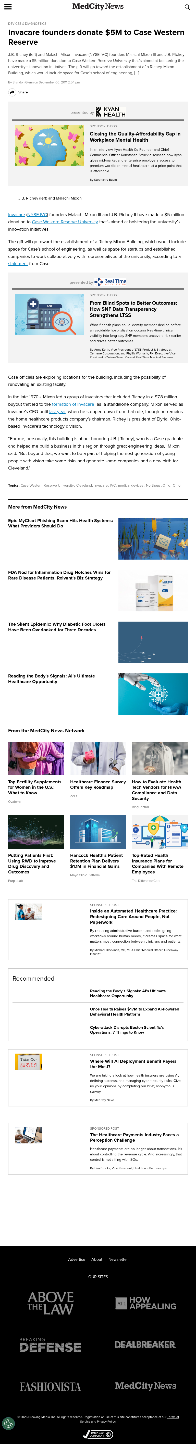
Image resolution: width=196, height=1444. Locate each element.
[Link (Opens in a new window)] (49, 145)
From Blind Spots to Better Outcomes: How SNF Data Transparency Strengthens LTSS (133, 309)
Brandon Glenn (23, 82)
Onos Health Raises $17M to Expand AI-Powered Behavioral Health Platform (134, 1011)
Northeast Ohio (158, 485)
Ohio (176, 485)
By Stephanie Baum (103, 179)
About (96, 1259)
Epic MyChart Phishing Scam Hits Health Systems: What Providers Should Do (60, 523)
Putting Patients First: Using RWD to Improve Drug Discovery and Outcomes (32, 863)
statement (18, 263)
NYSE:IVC (37, 214)
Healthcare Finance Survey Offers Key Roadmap (98, 785)
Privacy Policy (106, 1421)
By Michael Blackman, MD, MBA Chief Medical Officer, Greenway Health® (134, 952)
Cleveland (84, 485)
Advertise (76, 1259)
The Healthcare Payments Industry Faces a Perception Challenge (134, 1137)
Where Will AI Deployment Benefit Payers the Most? (133, 1064)
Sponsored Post (104, 126)
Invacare (16, 214)
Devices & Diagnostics (27, 23)
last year (57, 411)
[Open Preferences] (8, 1423)
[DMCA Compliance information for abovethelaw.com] (98, 1435)
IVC (113, 485)
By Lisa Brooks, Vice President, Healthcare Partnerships (128, 1168)
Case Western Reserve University (65, 221)
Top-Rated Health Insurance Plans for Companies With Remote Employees (157, 863)
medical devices (131, 485)
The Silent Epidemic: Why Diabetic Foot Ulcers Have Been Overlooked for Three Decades (57, 627)
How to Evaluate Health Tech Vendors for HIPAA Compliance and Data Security (156, 790)
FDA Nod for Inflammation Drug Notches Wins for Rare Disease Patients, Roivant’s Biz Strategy (59, 575)
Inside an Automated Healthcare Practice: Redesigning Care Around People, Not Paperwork (133, 916)
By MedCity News (102, 1100)
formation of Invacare (73, 404)
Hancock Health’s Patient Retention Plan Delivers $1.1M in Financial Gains (96, 861)
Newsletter (118, 1259)
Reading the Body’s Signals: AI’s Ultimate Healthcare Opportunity (51, 679)
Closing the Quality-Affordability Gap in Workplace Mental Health (135, 137)
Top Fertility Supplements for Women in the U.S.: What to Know (35, 787)
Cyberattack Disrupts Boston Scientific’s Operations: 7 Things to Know (127, 1030)
